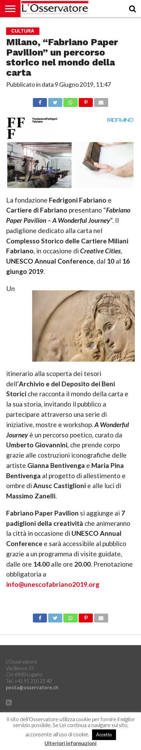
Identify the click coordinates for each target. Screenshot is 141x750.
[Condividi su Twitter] (55, 100)
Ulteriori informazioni (70, 743)
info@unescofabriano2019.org (52, 584)
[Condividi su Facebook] (40, 100)
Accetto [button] (104, 734)
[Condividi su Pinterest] (86, 100)
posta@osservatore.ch (32, 687)
